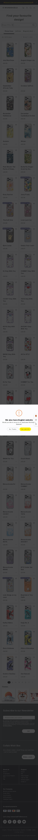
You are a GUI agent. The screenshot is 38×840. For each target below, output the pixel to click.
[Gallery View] (36, 416)
